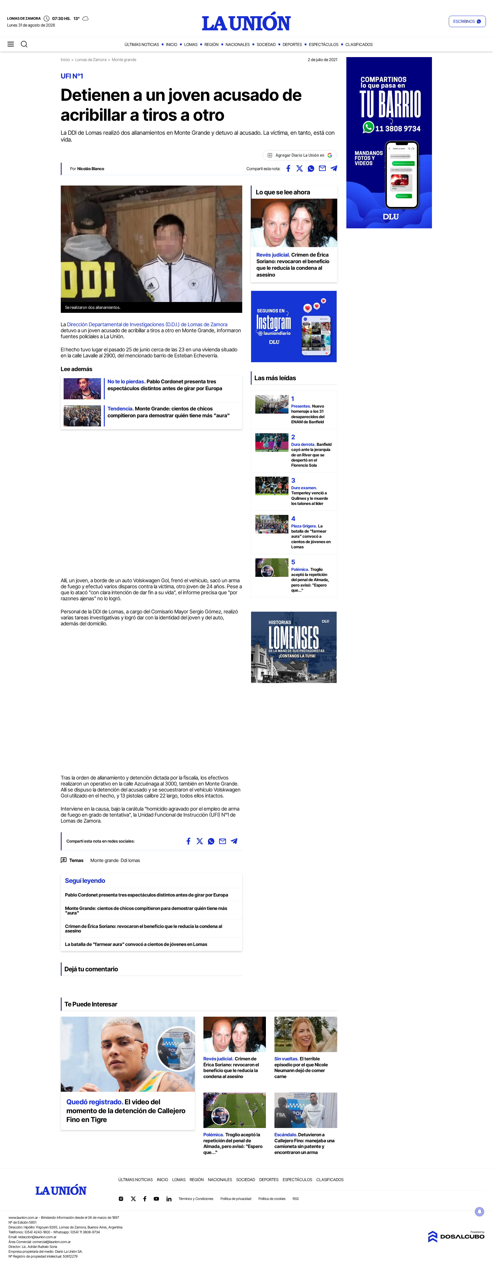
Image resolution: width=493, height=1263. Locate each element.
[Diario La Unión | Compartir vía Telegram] (333, 168)
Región (212, 44)
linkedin (168, 1198)
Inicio (171, 44)
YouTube (156, 1199)
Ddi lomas (130, 860)
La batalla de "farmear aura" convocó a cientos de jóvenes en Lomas (136, 944)
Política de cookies (272, 1198)
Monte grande (104, 860)
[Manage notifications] (479, 1211)
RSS (296, 1198)
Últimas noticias (142, 44)
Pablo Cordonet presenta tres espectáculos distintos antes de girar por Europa (146, 895)
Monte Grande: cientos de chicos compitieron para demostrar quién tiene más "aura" (146, 910)
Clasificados (359, 44)
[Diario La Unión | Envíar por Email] (322, 168)
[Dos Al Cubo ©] (456, 1241)
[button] (467, 21)
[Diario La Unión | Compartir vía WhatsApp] (311, 168)
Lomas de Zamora (90, 59)
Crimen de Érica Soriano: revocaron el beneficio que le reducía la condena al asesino (143, 928)
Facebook (144, 1198)
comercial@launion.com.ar (52, 1242)
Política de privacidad (236, 1198)
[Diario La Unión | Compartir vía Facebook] (288, 168)
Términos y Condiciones (196, 1198)
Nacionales (238, 44)
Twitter (133, 1198)
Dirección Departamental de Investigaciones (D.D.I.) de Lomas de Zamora (147, 324)
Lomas (190, 44)
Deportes (292, 44)
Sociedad (266, 44)
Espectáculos (323, 44)
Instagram (121, 1198)
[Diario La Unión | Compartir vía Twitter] (299, 168)
